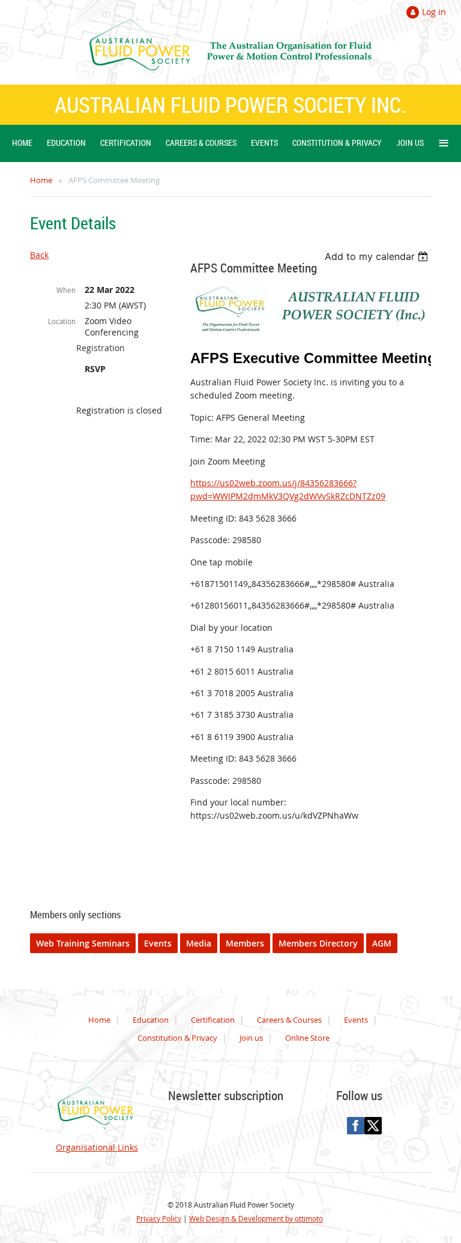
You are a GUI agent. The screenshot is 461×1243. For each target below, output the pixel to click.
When (66, 290)
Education (151, 1019)
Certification (213, 1019)
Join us (251, 1037)
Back (39, 254)
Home (41, 180)
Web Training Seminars (83, 943)
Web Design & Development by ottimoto (256, 1218)
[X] (373, 1125)
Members (245, 943)
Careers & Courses (289, 1019)
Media (198, 943)
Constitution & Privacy (177, 1037)
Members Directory (318, 943)
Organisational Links (97, 1147)
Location (62, 321)
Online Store (307, 1037)
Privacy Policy (158, 1218)
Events (158, 943)
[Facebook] (355, 1125)
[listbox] (378, 256)
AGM (381, 943)
